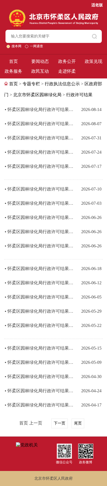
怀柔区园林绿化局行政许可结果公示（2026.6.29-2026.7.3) (40, 203)
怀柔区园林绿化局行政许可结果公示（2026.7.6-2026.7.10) (40, 189)
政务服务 (13, 71)
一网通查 (36, 46)
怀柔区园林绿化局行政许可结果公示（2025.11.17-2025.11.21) (40, 231)
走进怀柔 (67, 71)
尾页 (78, 423)
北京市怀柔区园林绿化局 (37, 94)
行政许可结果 (79, 94)
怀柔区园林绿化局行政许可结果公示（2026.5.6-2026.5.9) (40, 362)
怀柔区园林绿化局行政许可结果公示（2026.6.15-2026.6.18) (40, 268)
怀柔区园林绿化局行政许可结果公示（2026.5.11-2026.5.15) (40, 348)
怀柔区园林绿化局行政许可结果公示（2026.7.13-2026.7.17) (40, 166)
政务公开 (67, 61)
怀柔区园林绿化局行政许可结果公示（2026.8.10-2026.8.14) (40, 109)
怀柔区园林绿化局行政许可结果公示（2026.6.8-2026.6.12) (40, 282)
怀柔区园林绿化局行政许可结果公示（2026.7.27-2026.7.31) (40, 138)
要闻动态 (40, 61)
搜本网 (17, 46)
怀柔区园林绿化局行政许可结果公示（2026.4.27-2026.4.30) (40, 376)
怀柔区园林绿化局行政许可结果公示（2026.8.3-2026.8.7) (40, 123)
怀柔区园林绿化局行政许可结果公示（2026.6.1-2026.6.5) (40, 297)
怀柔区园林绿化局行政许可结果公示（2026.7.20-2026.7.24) (40, 152)
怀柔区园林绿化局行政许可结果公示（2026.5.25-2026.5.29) (40, 311)
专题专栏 (31, 83)
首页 (13, 61)
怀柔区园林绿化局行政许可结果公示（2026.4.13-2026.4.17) (40, 405)
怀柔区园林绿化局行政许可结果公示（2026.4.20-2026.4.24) (40, 390)
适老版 (97, 5)
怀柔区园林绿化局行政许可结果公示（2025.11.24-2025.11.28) (40, 246)
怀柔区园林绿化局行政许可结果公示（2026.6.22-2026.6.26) (40, 217)
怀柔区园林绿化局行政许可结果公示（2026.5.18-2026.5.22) (40, 325)
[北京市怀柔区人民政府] (53, 12)
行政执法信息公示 (62, 83)
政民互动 (40, 71)
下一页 (59, 423)
